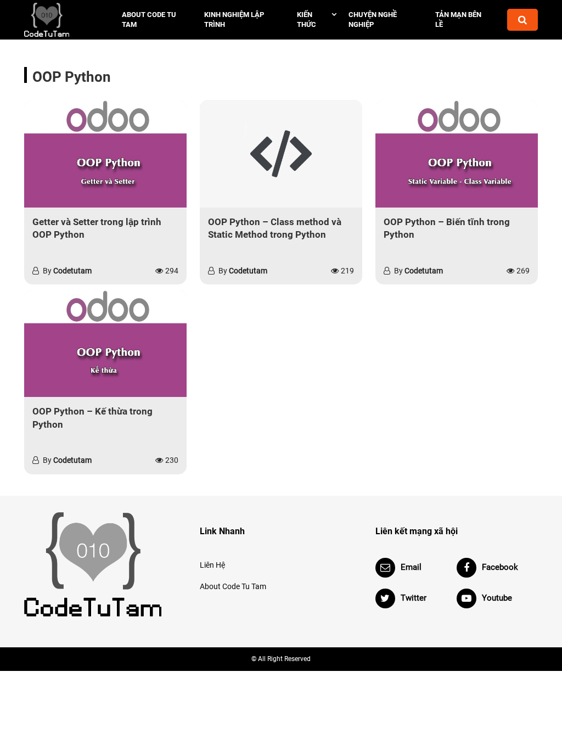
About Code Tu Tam (149, 19)
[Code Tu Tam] (61, 20)
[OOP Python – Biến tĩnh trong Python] (456, 153)
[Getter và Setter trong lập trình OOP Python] (105, 153)
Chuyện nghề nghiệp (373, 19)
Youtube (497, 598)
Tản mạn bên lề (458, 19)
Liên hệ (212, 565)
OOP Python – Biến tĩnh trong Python (447, 228)
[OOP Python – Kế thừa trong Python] (105, 343)
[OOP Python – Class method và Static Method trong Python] (281, 153)
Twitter (413, 598)
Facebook (500, 567)
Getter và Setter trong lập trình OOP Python (96, 228)
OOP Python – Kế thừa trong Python (92, 418)
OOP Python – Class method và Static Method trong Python (274, 228)
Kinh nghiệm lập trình (234, 19)
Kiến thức (306, 19)
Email (411, 567)
